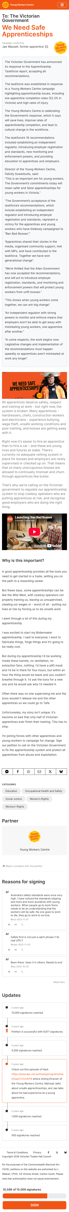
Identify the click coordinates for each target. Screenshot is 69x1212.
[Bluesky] (65, 1152)
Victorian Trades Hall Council (35, 1156)
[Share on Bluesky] (61, 771)
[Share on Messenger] (7, 771)
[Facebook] (48, 1152)
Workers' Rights (15, 806)
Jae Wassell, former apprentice (23, 46)
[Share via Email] (39, 771)
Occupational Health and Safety (43, 791)
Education (11, 791)
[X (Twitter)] (56, 1152)
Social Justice (14, 798)
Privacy (37, 1152)
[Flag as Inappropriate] (15, 925)
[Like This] (9, 925)
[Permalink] (22, 924)
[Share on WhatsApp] (28, 771)
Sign (34, 1205)
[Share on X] (50, 771)
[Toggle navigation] (62, 4)
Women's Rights (39, 798)
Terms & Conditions (17, 1152)
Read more (59, 982)
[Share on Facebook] (18, 771)
